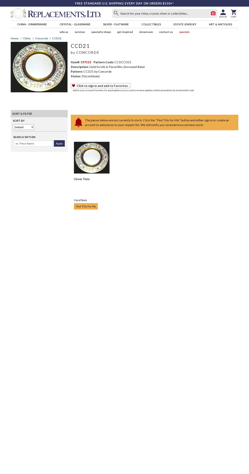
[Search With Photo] (213, 13)
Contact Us (166, 31)
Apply (59, 143)
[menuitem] (32, 24)
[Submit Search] (116, 13)
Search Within (24, 137)
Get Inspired (125, 31)
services (80, 31)
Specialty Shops (101, 31)
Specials (184, 31)
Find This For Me (86, 206)
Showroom (146, 31)
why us (64, 31)
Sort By (19, 120)
